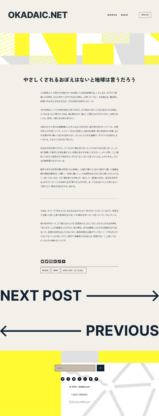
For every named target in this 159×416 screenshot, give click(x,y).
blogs (45, 270)
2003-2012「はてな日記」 (74, 270)
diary (55, 270)
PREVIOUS (122, 330)
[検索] (100, 368)
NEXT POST (41, 295)
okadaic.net (38, 15)
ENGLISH (145, 15)
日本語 (75, 394)
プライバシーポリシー (79, 401)
